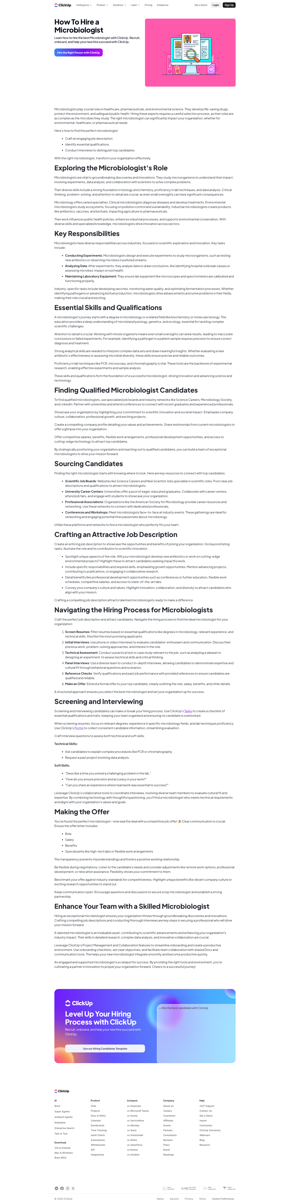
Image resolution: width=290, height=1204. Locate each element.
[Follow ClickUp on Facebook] (62, 1188)
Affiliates (168, 1120)
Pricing (148, 5)
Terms (202, 1198)
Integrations (97, 1154)
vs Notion (132, 1149)
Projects (95, 1110)
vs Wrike (132, 1140)
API (93, 1149)
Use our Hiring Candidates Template (105, 1048)
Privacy (189, 1198)
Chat (93, 1105)
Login (216, 5)
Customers (169, 1115)
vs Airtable (133, 1154)
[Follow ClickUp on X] (73, 1188)
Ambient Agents (64, 1117)
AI (55, 1100)
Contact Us (206, 1110)
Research (205, 1144)
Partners (168, 1130)
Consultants (170, 1135)
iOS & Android (62, 1147)
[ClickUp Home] (62, 5)
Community (206, 1125)
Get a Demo (206, 1115)
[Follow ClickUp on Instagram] (67, 1188)
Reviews (168, 1140)
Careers (167, 1110)
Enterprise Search (64, 1128)
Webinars (205, 1135)
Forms (79, 728)
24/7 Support (207, 1105)
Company (168, 1100)
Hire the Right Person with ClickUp (78, 52)
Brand (166, 1149)
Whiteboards (98, 1144)
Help (202, 1100)
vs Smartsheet (135, 1135)
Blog (202, 1140)
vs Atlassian (134, 1105)
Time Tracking (99, 1130)
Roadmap (168, 1154)
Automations (98, 1140)
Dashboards (97, 1125)
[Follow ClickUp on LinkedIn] (56, 1188)
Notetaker (60, 1122)
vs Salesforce (134, 1144)
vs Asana (132, 1115)
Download (60, 1142)
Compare (132, 1100)
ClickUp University (210, 1130)
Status (160, 1198)
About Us (168, 1105)
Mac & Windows (64, 1152)
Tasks (188, 711)
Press (166, 1144)
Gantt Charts (98, 1135)
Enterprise (162, 5)
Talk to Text (61, 1133)
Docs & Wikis (98, 1115)
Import (203, 1120)
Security (174, 1198)
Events (167, 1125)
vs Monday (133, 1125)
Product (95, 1100)
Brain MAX (60, 1157)
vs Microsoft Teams (138, 1110)
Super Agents (62, 1111)
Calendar (96, 1120)
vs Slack (132, 1130)
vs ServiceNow (135, 1120)
